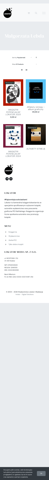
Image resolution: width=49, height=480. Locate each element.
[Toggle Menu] (44, 13)
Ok (41, 473)
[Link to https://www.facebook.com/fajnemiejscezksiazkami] (7, 178)
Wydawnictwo (14, 236)
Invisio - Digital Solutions (25, 294)
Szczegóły (13, 93)
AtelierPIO (13, 240)
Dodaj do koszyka (35, 90)
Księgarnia (13, 232)
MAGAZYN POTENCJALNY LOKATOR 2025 (13, 112)
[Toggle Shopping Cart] (29, 13)
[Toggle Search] (36, 13)
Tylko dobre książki (16, 244)
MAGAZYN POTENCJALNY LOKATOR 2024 (13, 154)
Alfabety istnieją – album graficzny (36, 108)
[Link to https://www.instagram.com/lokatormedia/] (10, 178)
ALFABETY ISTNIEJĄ (35, 148)
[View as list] (26, 70)
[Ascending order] (36, 57)
